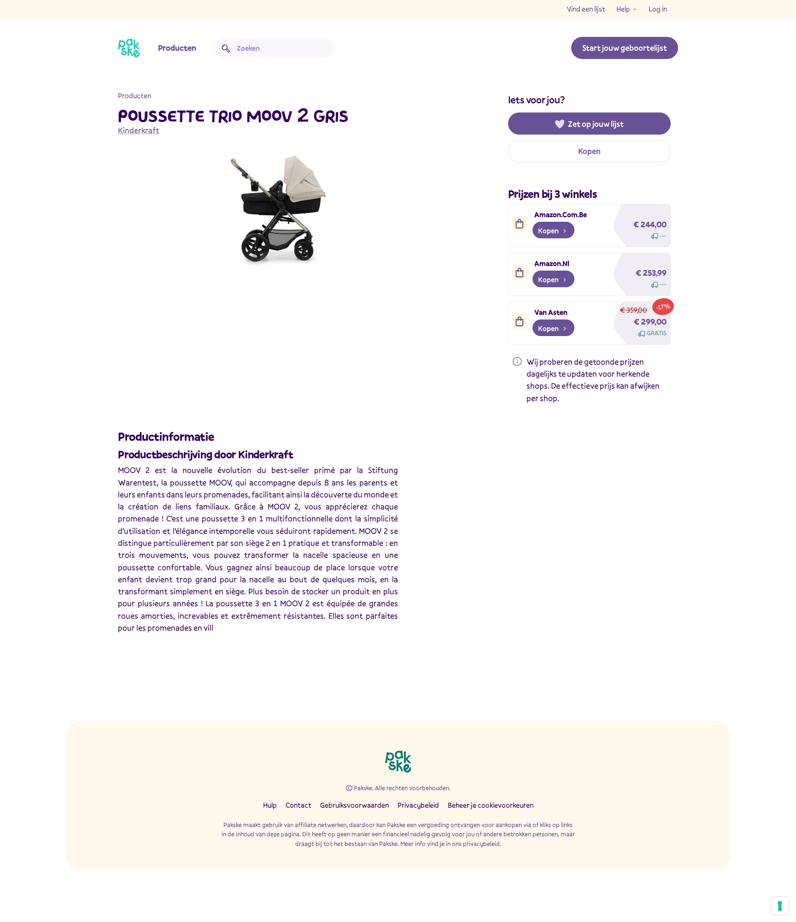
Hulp (270, 805)
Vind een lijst (586, 8)
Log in (658, 8)
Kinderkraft (138, 130)
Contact (298, 805)
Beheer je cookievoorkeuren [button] (490, 805)
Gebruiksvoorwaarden (354, 805)
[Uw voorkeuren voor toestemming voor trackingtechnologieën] (780, 906)
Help (623, 8)
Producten (177, 47)
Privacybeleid (418, 805)
